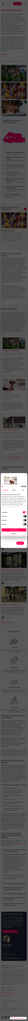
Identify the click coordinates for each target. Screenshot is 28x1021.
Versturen (20, 543)
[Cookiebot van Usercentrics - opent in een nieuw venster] (21, 486)
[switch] (25, 516)
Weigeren (14, 533)
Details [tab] (14, 490)
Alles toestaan (14, 529)
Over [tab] (23, 490)
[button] (18, 1018)
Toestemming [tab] (5, 490)
